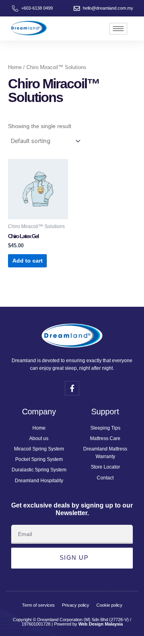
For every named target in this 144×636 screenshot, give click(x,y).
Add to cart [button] (27, 260)
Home (15, 67)
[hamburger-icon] (118, 29)
